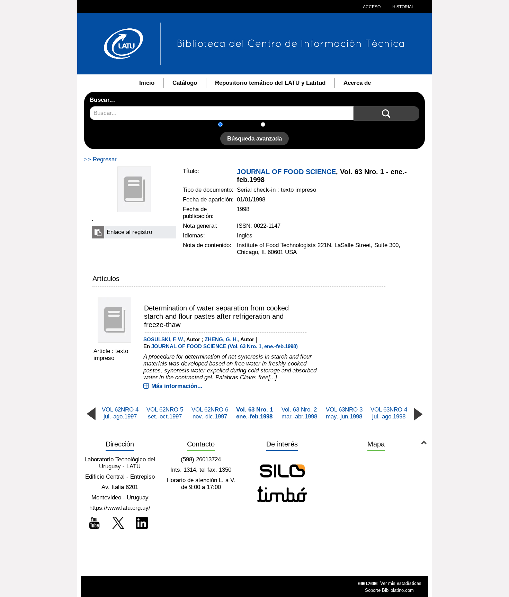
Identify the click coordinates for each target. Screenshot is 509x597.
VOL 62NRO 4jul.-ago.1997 (120, 413)
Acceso (372, 6)
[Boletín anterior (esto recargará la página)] (91, 413)
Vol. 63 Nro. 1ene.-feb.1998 (254, 413)
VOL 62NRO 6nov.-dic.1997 (209, 413)
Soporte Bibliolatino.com (389, 590)
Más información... (177, 386)
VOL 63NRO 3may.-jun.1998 (344, 413)
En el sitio (282, 125)
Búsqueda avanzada (254, 138)
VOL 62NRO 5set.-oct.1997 (164, 413)
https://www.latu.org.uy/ (119, 508)
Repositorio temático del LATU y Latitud (270, 83)
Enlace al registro (129, 232)
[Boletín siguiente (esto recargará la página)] (418, 413)
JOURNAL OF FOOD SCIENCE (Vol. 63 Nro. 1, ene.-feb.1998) (224, 346)
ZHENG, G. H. (221, 339)
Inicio (146, 83)
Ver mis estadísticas (400, 583)
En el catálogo (243, 125)
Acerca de (357, 83)
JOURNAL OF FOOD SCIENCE (286, 171)
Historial (402, 6)
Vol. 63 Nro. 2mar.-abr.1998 (299, 413)
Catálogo (184, 83)
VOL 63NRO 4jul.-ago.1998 (388, 413)
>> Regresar (100, 159)
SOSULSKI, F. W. (163, 339)
